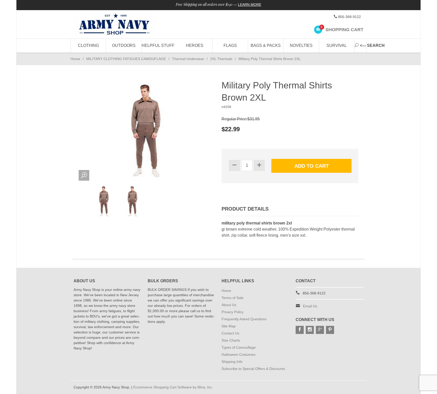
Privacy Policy (233, 312)
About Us (229, 305)
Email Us (310, 306)
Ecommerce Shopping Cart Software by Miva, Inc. (173, 387)
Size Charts (231, 340)
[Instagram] (310, 330)
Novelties (301, 45)
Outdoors (124, 45)
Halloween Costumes (238, 354)
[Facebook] (300, 330)
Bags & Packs (266, 45)
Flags (230, 45)
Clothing (88, 45)
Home (75, 59)
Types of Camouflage (239, 347)
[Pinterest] (330, 330)
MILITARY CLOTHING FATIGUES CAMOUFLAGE (126, 59)
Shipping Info (232, 362)
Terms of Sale (233, 298)
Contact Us (230, 333)
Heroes (194, 45)
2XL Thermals (221, 59)
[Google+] (320, 330)
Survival (336, 45)
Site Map (229, 326)
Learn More (249, 5)
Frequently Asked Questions (244, 319)
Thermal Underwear (188, 59)
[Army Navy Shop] (120, 24)
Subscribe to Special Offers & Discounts (253, 369)
